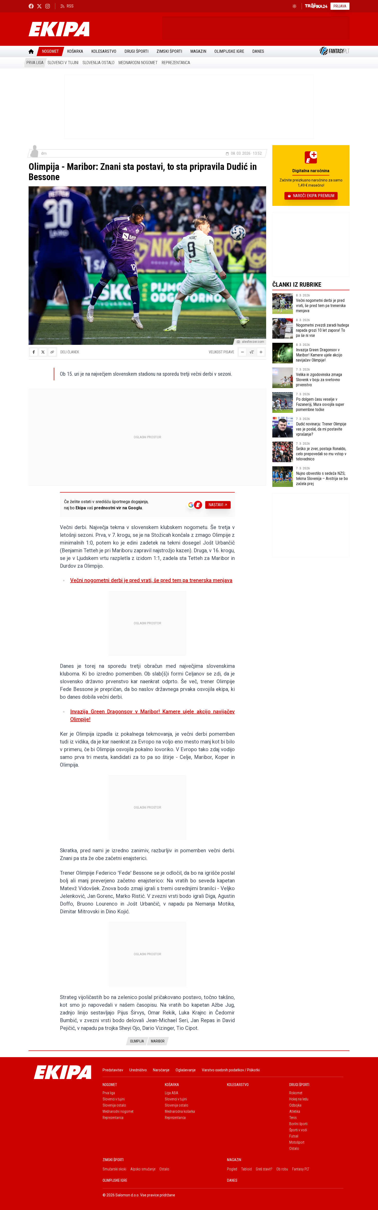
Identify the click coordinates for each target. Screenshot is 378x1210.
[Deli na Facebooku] (34, 352)
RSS (70, 6)
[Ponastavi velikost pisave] (252, 352)
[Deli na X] (43, 352)
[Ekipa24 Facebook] (31, 6)
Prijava (340, 6)
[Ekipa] (93, 29)
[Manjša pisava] (242, 352)
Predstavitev (113, 1070)
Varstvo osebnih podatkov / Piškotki (231, 1070)
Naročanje (161, 1070)
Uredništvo (138, 1070)
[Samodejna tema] (294, 6)
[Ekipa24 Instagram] (47, 6)
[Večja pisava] (261, 352)
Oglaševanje (186, 1070)
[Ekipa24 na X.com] (39, 6)
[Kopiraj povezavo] (52, 352)
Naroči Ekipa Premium (313, 195)
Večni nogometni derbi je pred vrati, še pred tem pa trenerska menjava (151, 580)
